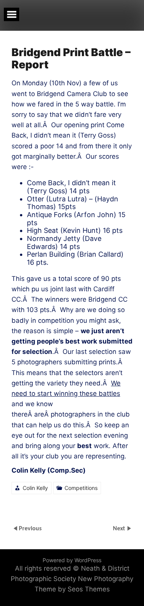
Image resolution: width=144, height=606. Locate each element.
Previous (30, 528)
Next (120, 528)
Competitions (81, 488)
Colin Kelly (35, 488)
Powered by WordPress (72, 560)
